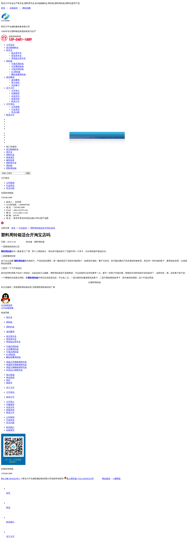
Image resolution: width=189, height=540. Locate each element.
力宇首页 (10, 45)
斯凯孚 (9, 383)
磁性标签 (10, 160)
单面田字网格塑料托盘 (16, 365)
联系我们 (10, 427)
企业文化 (15, 96)
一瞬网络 (116, 479)
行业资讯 (15, 109)
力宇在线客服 (7, 308)
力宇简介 (15, 91)
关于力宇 (10, 88)
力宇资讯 (10, 104)
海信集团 (10, 377)
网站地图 (26, 8)
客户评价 (15, 82)
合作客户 (15, 85)
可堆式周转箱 (17, 69)
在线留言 (14, 8)
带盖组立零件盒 (18, 58)
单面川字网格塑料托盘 (16, 362)
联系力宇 (15, 101)
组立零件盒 (16, 53)
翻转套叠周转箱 (18, 74)
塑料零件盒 (11, 163)
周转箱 (9, 61)
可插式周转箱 (17, 64)
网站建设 (106, 479)
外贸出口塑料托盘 (14, 370)
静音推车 (10, 157)
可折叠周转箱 (17, 66)
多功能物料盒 (12, 47)
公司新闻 (15, 107)
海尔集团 (10, 375)
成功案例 (10, 77)
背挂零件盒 (16, 56)
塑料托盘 (10, 155)
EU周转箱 (15, 72)
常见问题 (15, 112)
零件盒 (9, 50)
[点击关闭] (1, 292)
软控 (8, 380)
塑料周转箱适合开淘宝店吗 (42, 228)
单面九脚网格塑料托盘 (16, 367)
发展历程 (15, 99)
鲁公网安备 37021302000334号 (80, 479)
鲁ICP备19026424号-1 (10, 479)
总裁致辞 (15, 93)
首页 (3, 8)
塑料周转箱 (11, 168)
